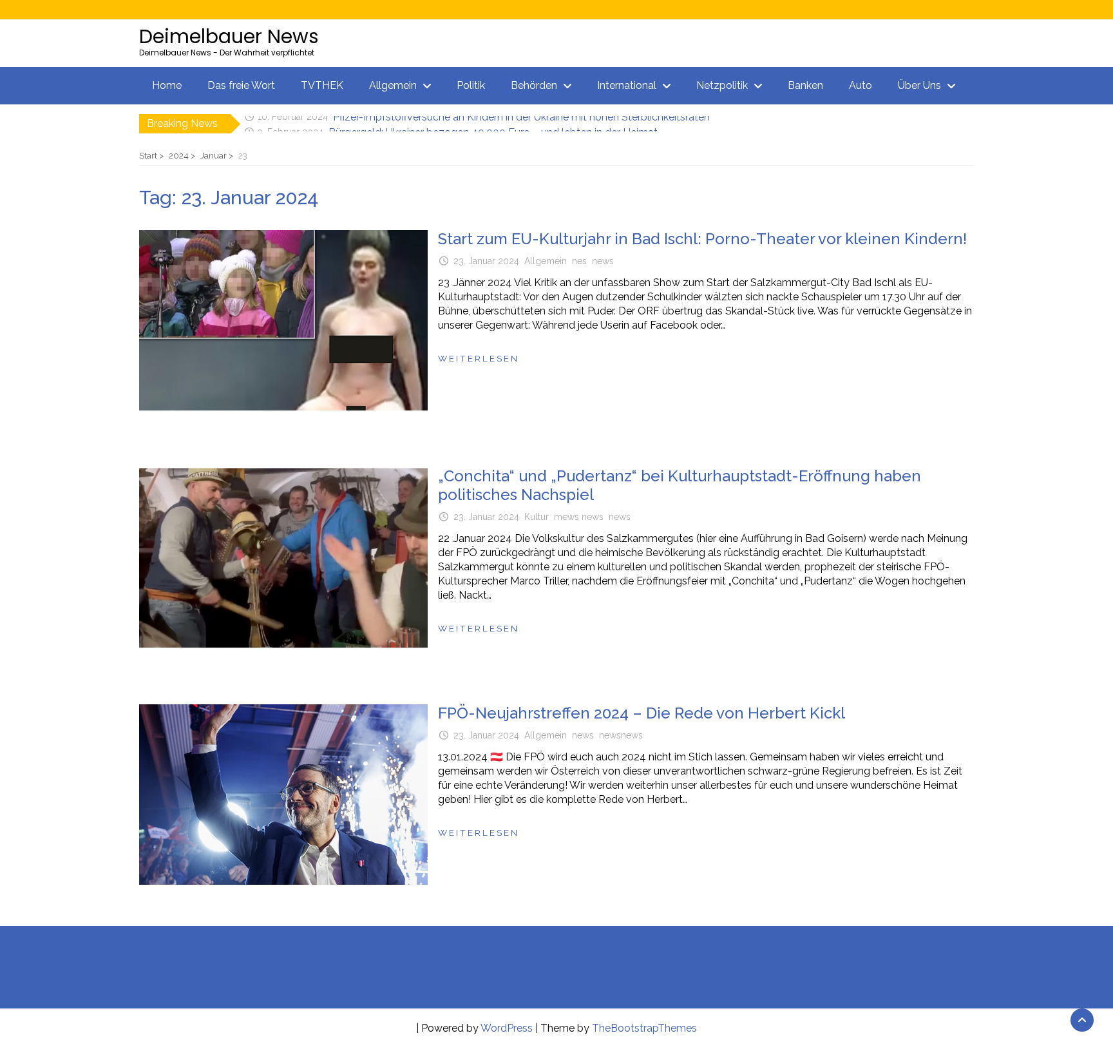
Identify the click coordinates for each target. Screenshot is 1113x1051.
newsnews (621, 735)
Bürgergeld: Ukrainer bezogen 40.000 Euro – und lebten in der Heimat (493, 123)
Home (167, 85)
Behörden (534, 85)
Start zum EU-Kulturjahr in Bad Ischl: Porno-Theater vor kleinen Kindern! (702, 238)
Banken (805, 85)
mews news (579, 517)
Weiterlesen (478, 358)
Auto (860, 85)
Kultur (536, 517)
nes (579, 261)
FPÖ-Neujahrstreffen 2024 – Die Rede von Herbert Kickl (641, 713)
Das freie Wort (241, 85)
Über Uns (919, 85)
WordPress (506, 1028)
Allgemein (393, 85)
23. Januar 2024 (486, 261)
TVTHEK (322, 85)
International (626, 85)
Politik (471, 85)
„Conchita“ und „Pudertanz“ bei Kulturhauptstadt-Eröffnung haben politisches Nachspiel (679, 485)
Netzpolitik (722, 85)
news (603, 261)
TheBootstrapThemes (644, 1028)
